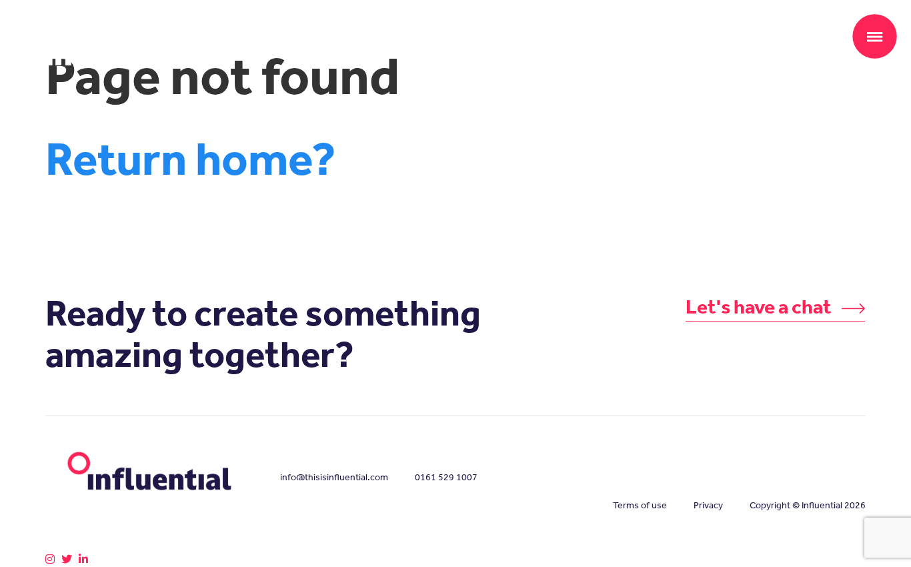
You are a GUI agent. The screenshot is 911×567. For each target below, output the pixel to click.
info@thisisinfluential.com (334, 477)
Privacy (708, 505)
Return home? (190, 159)
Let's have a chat (760, 307)
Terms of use (640, 505)
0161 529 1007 (446, 477)
